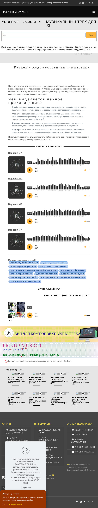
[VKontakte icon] (83, 3)
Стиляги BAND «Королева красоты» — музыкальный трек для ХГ (59, 400)
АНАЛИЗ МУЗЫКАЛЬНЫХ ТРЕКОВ (17, 439)
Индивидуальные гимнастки (25, 281)
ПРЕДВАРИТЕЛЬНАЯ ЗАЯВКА (49, 431)
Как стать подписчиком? (13, 504)
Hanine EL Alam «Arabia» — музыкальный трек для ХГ (59, 380)
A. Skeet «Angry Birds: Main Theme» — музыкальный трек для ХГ (16, 400)
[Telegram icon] (89, 3)
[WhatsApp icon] (80, 3)
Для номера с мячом (46, 274)
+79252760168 (38, 3)
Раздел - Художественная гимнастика (52, 67)
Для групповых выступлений (53, 266)
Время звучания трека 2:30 (23, 266)
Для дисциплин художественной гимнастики (33, 270)
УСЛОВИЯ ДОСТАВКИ (85, 447)
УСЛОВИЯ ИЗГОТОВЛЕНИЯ (78, 440)
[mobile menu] (94, 12)
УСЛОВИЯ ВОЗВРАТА (84, 452)
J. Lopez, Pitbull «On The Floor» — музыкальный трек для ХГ (16, 380)
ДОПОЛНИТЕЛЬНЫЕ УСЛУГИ (16, 431)
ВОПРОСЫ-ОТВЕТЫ (50, 462)
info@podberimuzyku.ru (58, 3)
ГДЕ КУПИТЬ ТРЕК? (84, 430)
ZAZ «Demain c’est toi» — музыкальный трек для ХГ (37, 400)
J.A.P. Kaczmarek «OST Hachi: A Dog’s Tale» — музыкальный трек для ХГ (80, 400)
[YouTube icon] (86, 3)
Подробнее (26, 487)
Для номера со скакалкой (23, 277)
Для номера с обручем (72, 274)
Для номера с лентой (21, 274)
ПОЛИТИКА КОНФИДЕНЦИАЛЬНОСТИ (50, 456)
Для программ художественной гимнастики (63, 277)
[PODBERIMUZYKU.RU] (16, 11)
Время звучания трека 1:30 (24, 263)
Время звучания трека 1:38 (54, 263)
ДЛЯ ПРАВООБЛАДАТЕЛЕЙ (48, 438)
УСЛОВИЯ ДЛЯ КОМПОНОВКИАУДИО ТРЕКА (43, 333)
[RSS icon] (92, 3)
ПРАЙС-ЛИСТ (80, 435)
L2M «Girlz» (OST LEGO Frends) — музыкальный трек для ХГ (37, 380)
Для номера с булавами (72, 270)
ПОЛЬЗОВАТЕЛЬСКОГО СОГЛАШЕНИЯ (48, 448)
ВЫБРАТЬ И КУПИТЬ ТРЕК (81, 348)
